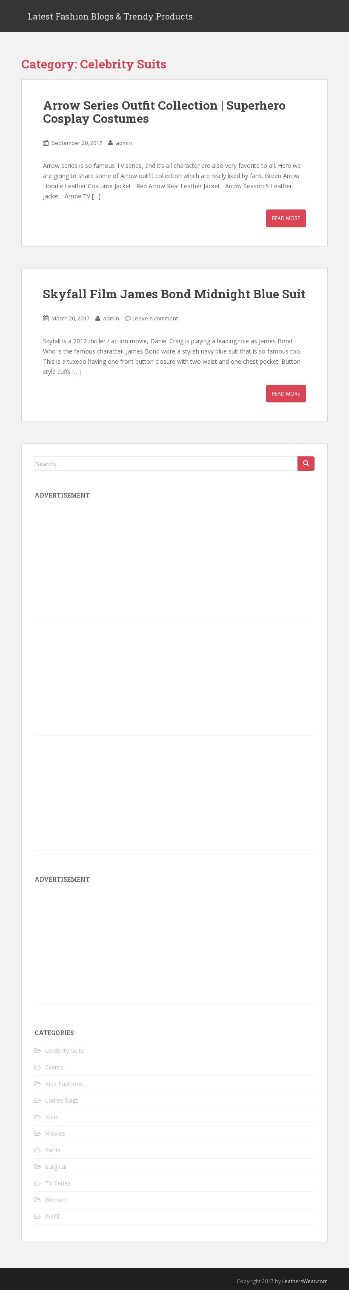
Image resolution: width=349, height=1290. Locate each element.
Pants (53, 1150)
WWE (52, 1216)
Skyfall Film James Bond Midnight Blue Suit (174, 294)
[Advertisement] (98, 946)
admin (124, 143)
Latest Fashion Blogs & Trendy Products (110, 16)
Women (56, 1200)
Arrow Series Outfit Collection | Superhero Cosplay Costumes (164, 111)
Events (54, 1067)
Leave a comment (155, 318)
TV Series (58, 1183)
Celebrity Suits (64, 1051)
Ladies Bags (62, 1100)
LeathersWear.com (305, 1281)
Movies (55, 1133)
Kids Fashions (64, 1084)
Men (51, 1117)
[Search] (306, 463)
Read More (286, 218)
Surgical (55, 1167)
